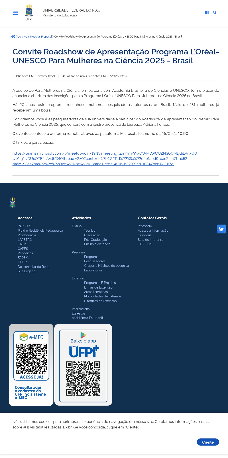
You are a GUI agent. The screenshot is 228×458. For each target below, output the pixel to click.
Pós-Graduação (95, 239)
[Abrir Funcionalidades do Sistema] (206, 12)
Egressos (78, 313)
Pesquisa (78, 252)
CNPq (22, 244)
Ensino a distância (97, 244)
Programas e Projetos (100, 282)
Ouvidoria (145, 235)
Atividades (81, 217)
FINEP (22, 262)
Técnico (89, 230)
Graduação (92, 235)
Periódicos (25, 253)
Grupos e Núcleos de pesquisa (106, 265)
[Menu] (15, 12)
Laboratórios (93, 270)
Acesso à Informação (153, 230)
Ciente (208, 441)
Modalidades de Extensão (103, 296)
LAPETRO (25, 239)
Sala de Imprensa (150, 239)
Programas (92, 256)
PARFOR (24, 226)
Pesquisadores (95, 261)
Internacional (81, 309)
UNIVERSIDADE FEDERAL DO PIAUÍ (72, 10)
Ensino (76, 226)
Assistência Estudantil (88, 317)
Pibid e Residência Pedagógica (40, 230)
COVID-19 (145, 244)
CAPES (23, 248)
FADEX (23, 257)
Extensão (78, 278)
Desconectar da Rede (33, 266)
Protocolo (145, 226)
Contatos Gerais (152, 217)
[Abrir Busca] (214, 12)
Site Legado (26, 271)
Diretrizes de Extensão (100, 301)
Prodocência (27, 235)
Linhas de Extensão (98, 287)
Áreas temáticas (96, 291)
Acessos (25, 217)
